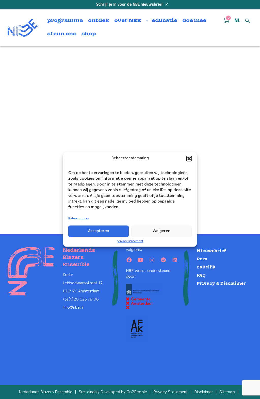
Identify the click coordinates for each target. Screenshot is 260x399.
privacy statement (130, 241)
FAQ (201, 275)
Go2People (136, 392)
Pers (202, 259)
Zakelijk (206, 267)
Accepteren (98, 231)
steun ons (61, 34)
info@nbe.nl (73, 307)
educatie (164, 21)
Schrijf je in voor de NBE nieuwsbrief (130, 4)
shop (89, 34)
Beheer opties (78, 218)
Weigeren (161, 231)
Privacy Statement (170, 392)
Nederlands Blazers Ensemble (45, 392)
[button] (189, 158)
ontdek (98, 21)
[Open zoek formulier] (247, 21)
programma (65, 21)
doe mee (194, 21)
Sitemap (227, 392)
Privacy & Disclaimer (221, 284)
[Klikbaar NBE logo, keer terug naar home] (23, 27)
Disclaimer (203, 392)
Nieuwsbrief (211, 251)
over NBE (127, 21)
